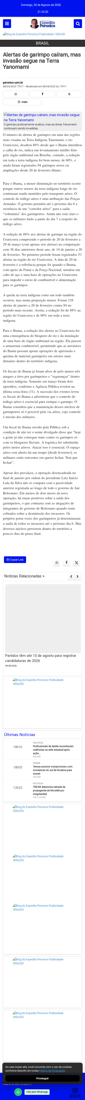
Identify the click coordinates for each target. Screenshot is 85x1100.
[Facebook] (42, 94)
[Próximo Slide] (77, 576)
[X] (69, 94)
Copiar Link (16, 559)
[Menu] (7, 23)
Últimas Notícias (19, 734)
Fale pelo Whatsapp (37, 1092)
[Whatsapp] (15, 94)
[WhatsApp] (18, 1092)
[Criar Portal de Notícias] (75, 1093)
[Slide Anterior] (71, 576)
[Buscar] (78, 23)
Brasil (42, 43)
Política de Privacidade (52, 1070)
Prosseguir (42, 1078)
